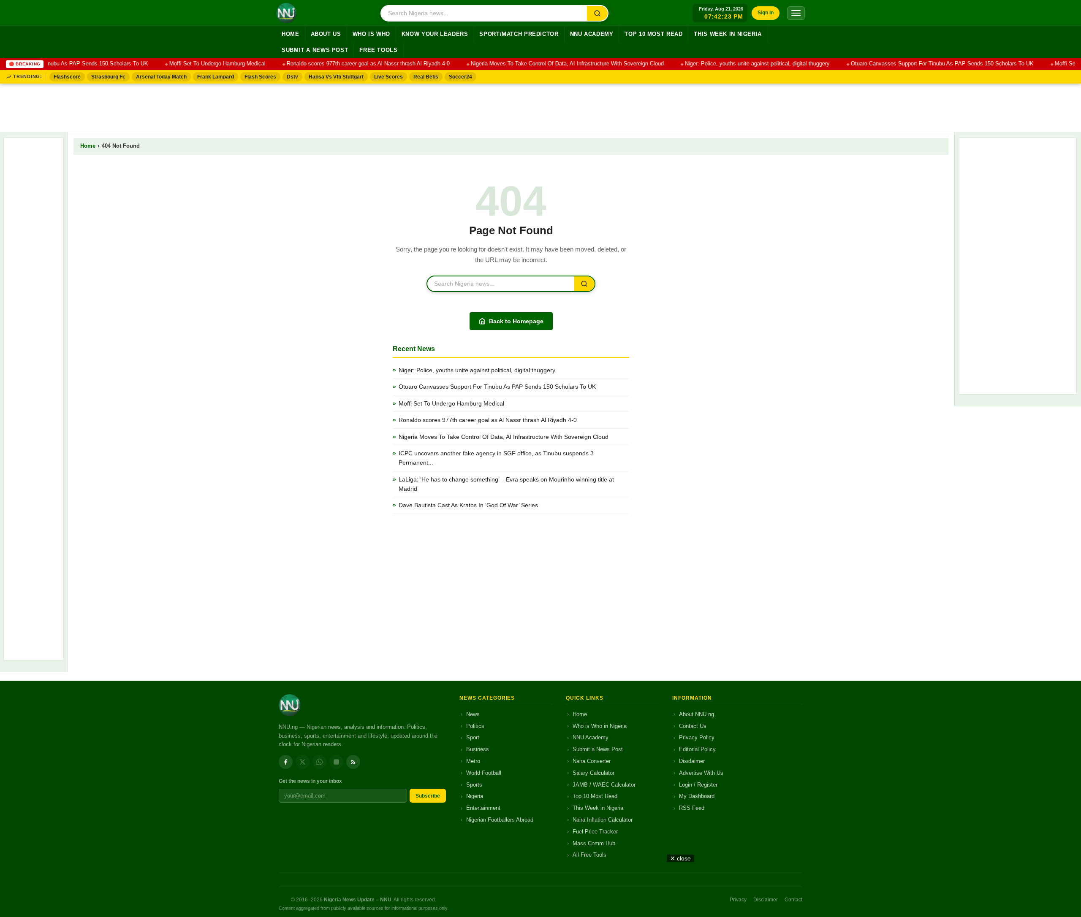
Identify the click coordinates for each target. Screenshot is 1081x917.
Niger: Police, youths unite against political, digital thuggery (747, 64)
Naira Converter (592, 761)
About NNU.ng (696, 714)
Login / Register (698, 785)
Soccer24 (460, 76)
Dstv (292, 76)
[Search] (597, 13)
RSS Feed (691, 808)
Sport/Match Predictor (518, 34)
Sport (472, 737)
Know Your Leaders (435, 34)
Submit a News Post (315, 50)
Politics (475, 726)
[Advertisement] (540, 106)
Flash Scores (260, 76)
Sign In (766, 13)
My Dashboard (696, 796)
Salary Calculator (593, 773)
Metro (473, 761)
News (473, 714)
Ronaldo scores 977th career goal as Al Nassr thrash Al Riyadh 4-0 (358, 64)
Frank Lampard (215, 76)
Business (477, 749)
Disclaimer (692, 761)
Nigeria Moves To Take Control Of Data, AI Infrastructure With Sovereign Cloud (557, 64)
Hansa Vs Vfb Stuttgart (336, 76)
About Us (326, 34)
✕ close (680, 858)
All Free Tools (589, 855)
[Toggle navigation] (796, 13)
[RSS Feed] (353, 762)
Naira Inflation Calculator (603, 820)
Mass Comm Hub (594, 843)
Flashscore (67, 76)
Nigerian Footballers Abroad (499, 820)
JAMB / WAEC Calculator (604, 785)
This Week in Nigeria (728, 34)
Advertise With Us (701, 773)
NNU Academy (592, 34)
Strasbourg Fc (108, 76)
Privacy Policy (696, 737)
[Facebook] (286, 762)
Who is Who (371, 34)
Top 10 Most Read (653, 34)
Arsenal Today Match (161, 76)
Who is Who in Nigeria (600, 726)
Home (290, 34)
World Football (483, 773)
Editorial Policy (697, 749)
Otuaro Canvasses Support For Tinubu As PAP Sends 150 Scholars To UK (932, 64)
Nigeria (474, 796)
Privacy (738, 900)
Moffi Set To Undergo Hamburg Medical (207, 64)
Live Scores (388, 76)
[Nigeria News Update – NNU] (286, 13)
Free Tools (378, 50)
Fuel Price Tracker (595, 831)
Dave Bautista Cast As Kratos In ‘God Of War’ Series (468, 505)
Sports (474, 785)
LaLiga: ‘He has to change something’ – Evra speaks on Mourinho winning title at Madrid (506, 484)
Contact (793, 900)
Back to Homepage (516, 321)
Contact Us (692, 726)
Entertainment (483, 808)
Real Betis (425, 76)
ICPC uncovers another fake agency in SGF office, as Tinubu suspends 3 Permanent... (496, 458)
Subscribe (428, 796)
